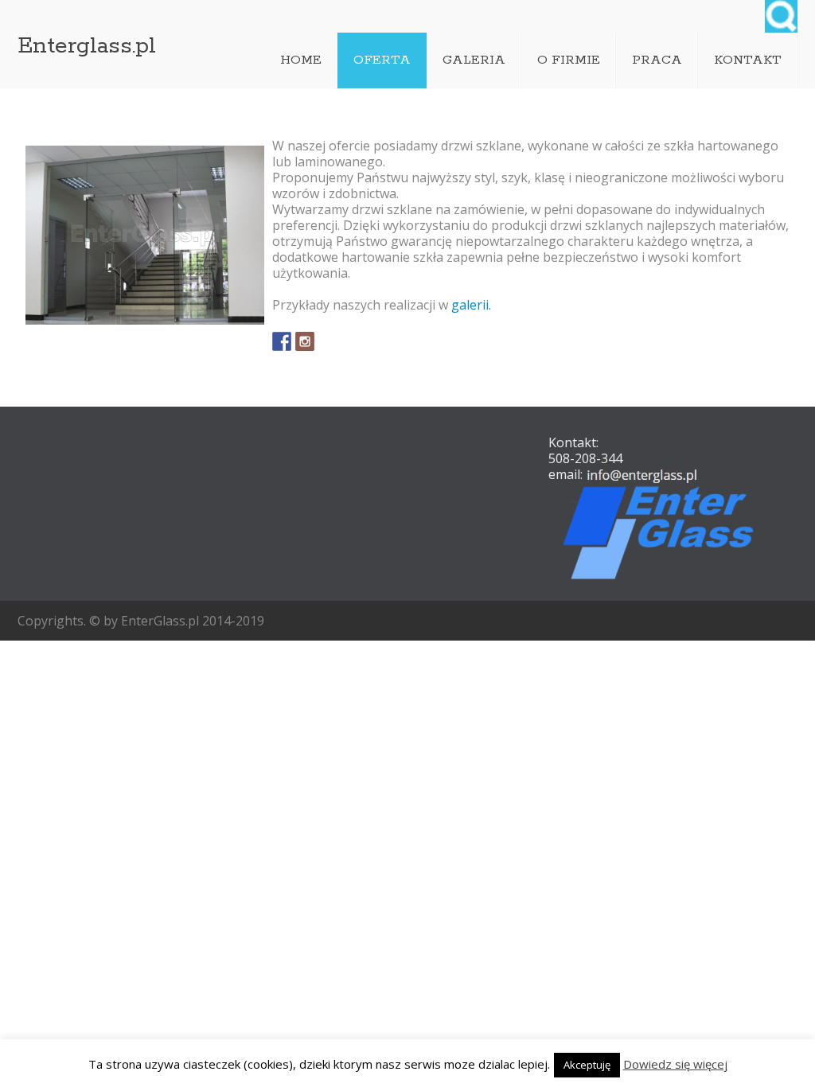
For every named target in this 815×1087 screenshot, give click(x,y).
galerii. (471, 305)
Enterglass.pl (87, 46)
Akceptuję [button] (586, 1065)
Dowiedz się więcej (675, 1064)
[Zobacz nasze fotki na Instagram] (304, 341)
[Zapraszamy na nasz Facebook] (281, 341)
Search (781, 16)
